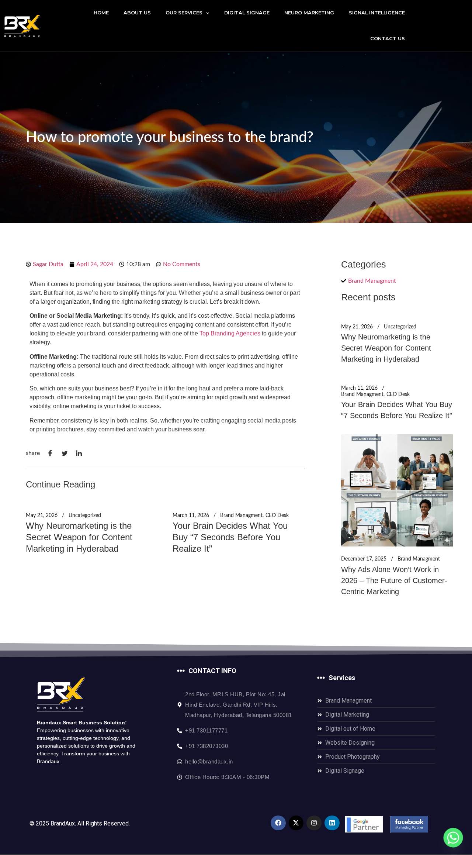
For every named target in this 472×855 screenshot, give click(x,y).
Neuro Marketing (309, 12)
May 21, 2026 (42, 515)
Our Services (184, 12)
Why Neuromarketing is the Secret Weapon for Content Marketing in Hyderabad (79, 537)
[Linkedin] (332, 823)
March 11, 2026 (191, 515)
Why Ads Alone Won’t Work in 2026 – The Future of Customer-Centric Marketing (394, 580)
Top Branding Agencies (229, 333)
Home (101, 12)
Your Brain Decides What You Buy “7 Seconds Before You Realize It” (230, 537)
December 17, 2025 (363, 559)
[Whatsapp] (453, 838)
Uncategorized (85, 515)
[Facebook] (278, 823)
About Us (137, 12)
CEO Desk (277, 515)
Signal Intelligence (377, 12)
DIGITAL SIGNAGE (247, 12)
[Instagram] (314, 823)
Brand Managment (241, 515)
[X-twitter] (296, 823)
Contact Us (387, 38)
